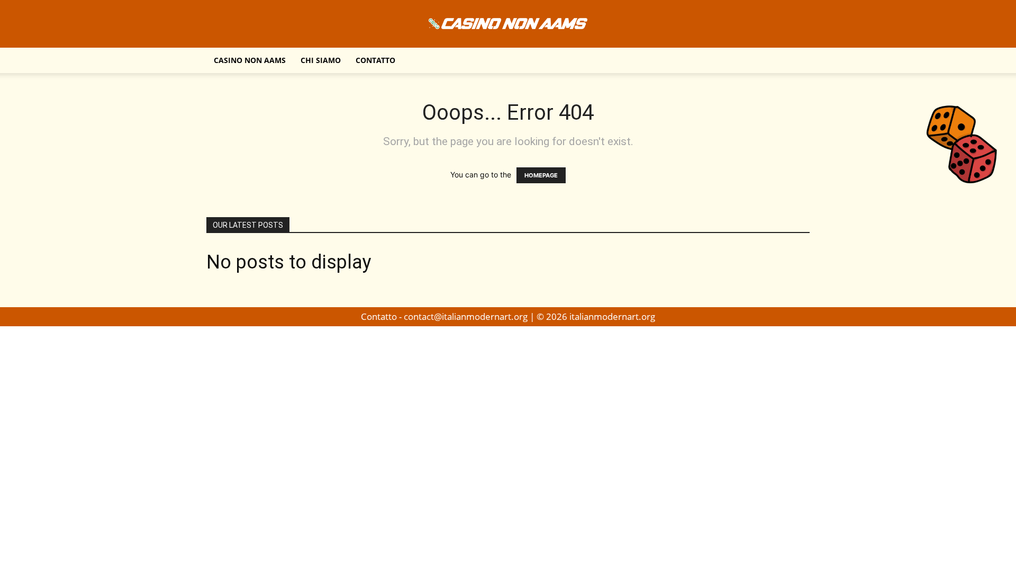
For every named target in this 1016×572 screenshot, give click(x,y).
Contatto (375, 60)
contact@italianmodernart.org (466, 316)
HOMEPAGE (541, 175)
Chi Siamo (321, 60)
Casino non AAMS (250, 60)
